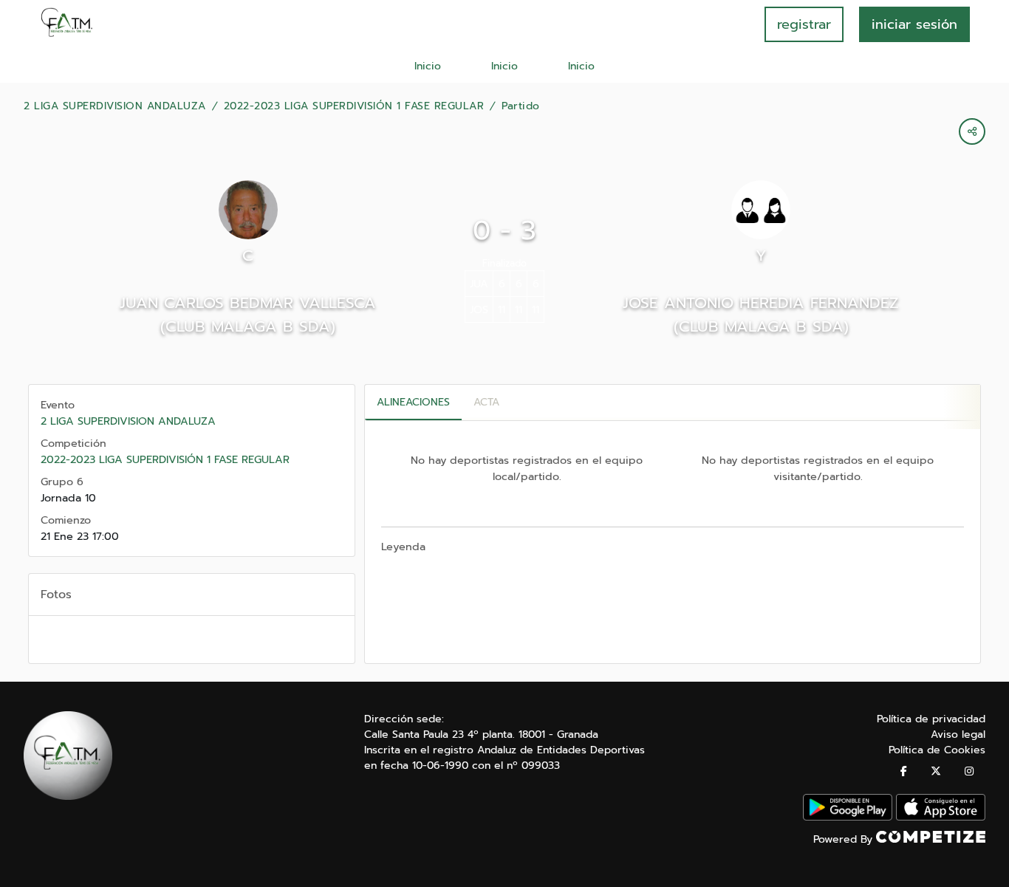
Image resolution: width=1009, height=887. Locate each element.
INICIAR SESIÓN (914, 24)
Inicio (427, 66)
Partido (521, 106)
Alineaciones (413, 402)
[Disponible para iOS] (940, 817)
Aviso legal (958, 734)
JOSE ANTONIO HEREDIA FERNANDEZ (761, 303)
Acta (486, 402)
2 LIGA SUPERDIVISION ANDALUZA (115, 106)
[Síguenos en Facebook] (903, 771)
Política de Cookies (937, 750)
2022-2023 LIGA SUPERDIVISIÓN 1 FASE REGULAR (354, 106)
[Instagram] (969, 771)
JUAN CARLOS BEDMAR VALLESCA (248, 303)
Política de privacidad (931, 719)
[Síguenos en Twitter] (936, 771)
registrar (804, 24)
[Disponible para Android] (847, 817)
